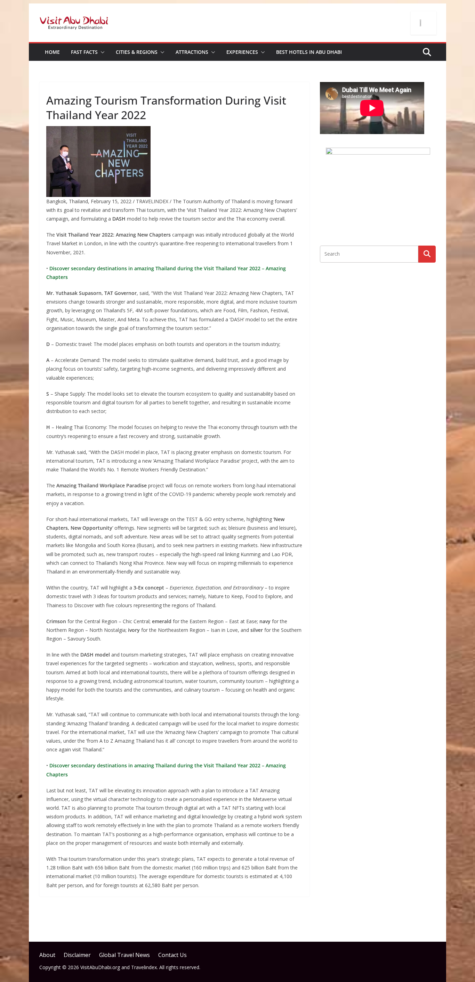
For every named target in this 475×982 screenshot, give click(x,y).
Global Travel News (124, 955)
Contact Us (172, 955)
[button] (101, 52)
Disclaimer (77, 955)
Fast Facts (84, 52)
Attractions (192, 52)
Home (52, 52)
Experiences (242, 52)
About (47, 955)
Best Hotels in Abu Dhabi (309, 52)
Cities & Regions (137, 52)
